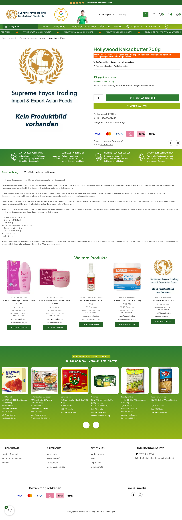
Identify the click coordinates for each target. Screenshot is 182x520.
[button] (154, 14)
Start (4, 38)
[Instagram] (177, 143)
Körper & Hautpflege (28, 38)
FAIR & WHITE (19, 307)
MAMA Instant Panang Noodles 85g (12, 401)
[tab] (10, 172)
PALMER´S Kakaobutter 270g (127, 300)
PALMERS (127, 304)
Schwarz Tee (37, 397)
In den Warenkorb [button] (19, 328)
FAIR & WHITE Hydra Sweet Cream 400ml (55, 302)
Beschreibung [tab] (10, 172)
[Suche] (145, 14)
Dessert (83, 297)
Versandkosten (20, 319)
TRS (91, 304)
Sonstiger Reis (98, 397)
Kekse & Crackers (129, 397)
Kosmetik (13, 38)
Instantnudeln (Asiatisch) (12, 397)
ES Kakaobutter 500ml (163, 300)
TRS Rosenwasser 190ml (91, 300)
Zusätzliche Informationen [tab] (39, 172)
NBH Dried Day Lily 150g (164, 400)
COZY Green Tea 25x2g (73, 400)
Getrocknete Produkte (162, 397)
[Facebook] (166, 26)
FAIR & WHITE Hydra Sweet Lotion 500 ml (19, 302)
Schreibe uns (106, 144)
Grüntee (65, 397)
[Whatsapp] (140, 494)
